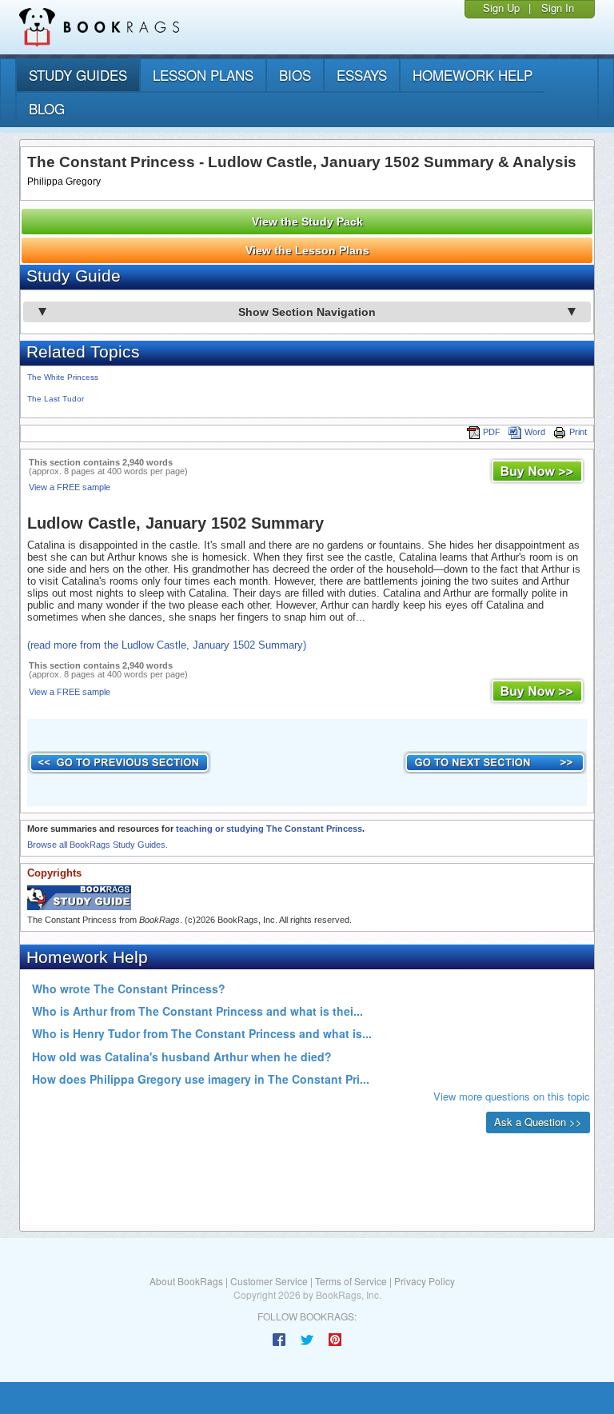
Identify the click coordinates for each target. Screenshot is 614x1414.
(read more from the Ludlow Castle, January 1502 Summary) (166, 645)
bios (295, 75)
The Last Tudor (55, 398)
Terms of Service (351, 1281)
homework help (472, 75)
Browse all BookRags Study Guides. (97, 844)
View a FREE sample (69, 487)
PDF (491, 432)
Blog (47, 108)
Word (534, 432)
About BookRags (186, 1281)
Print (578, 432)
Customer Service (269, 1281)
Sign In (557, 7)
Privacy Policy (424, 1281)
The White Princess (62, 377)
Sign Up (501, 7)
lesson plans (203, 75)
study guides (78, 75)
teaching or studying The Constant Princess (269, 828)
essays (362, 75)
